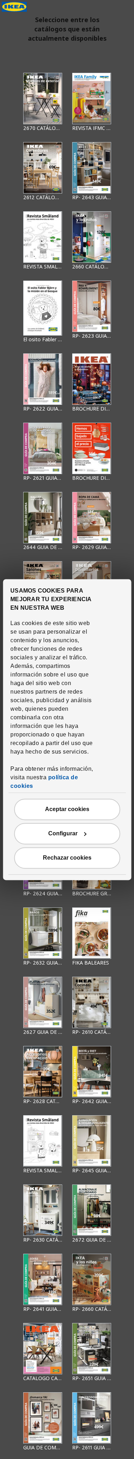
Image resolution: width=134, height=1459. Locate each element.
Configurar (63, 833)
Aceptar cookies (67, 809)
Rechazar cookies (67, 858)
